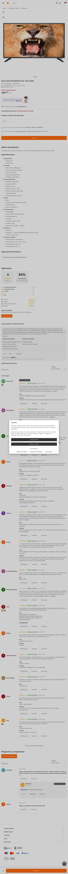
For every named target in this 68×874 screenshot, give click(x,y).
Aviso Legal (48, 451)
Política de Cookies (22, 451)
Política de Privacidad (36, 451)
